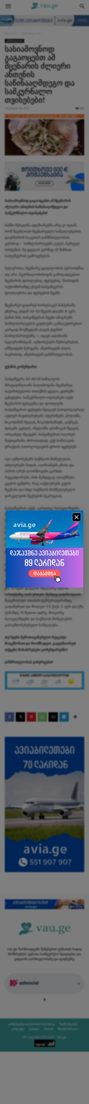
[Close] (76, 517)
